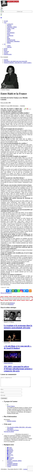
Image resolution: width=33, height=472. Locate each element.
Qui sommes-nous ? (9, 434)
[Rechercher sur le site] (2, 8)
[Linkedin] (15, 290)
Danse (8, 31)
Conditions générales (12, 463)
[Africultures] (10, 6)
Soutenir (6, 59)
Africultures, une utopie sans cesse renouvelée (15, 61)
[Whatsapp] (18, 290)
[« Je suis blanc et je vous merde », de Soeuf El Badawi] (12, 341)
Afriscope (6, 51)
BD (8, 37)
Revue (5, 50)
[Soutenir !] (16, 298)
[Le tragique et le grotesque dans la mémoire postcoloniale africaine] (12, 320)
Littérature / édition (12, 27)
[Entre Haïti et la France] (10, 88)
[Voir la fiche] (7, 404)
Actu (5, 22)
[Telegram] (24, 290)
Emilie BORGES (8, 363)
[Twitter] (10, 290)
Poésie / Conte (10, 28)
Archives (25, 469)
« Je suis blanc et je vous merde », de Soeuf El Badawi (17, 347)
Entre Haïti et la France (13, 430)
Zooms (5, 48)
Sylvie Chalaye (11, 406)
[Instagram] (21, 290)
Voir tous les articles (9, 431)
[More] (30, 290)
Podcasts (9, 47)
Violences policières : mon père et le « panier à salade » (18, 62)
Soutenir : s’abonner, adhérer (14, 460)
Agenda (6, 53)
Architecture (10, 35)
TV (5, 44)
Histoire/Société (11, 40)
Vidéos (9, 45)
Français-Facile (8, 54)
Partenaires (10, 462)
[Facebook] (7, 290)
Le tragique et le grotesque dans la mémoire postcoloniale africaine (18, 326)
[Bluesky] (27, 290)
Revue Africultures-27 (6, 293)
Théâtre (9, 29)
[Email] (13, 290)
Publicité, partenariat (12, 465)
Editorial (12, 303)
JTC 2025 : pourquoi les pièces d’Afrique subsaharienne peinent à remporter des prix (18, 368)
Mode (8, 38)
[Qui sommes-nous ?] (1, 15)
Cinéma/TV (10, 24)
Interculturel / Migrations (13, 41)
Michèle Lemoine (11, 421)
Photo (8, 34)
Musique (9, 25)
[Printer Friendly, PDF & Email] (27, 110)
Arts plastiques (10, 32)
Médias (9, 42)
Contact (9, 466)
